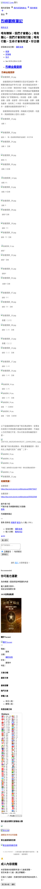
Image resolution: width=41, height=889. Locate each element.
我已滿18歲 (5, 884)
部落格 (8, 54)
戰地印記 (18, 532)
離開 (13, 884)
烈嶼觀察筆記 (12, 21)
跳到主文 (4, 27)
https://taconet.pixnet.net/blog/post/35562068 (19, 497)
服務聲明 (25, 854)
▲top (3, 536)
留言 (18, 523)
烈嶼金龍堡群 (13, 66)
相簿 (7, 52)
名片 (7, 57)
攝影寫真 (19, 47)
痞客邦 (13, 523)
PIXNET (10, 852)
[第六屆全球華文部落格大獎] (5, 830)
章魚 (3, 509)
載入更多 (5, 540)
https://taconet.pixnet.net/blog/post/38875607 (19, 489)
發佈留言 (5, 554)
